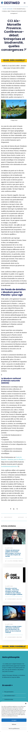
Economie (15, 560)
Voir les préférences (14, 728)
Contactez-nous (8, 699)
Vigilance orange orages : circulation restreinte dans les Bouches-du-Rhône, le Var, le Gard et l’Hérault (13, 629)
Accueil (4, 8)
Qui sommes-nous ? (9, 695)
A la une (9, 560)
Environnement (11, 599)
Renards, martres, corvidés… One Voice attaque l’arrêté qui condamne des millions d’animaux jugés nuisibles (14, 591)
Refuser (14, 724)
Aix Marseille (9, 8)
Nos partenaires (8, 692)
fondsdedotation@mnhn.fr (9, 466)
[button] (26, 703)
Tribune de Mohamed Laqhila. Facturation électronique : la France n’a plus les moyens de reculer (13, 553)
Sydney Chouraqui (7, 675)
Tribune (20, 560)
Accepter (14, 720)
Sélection (19, 599)
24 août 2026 (9, 548)
